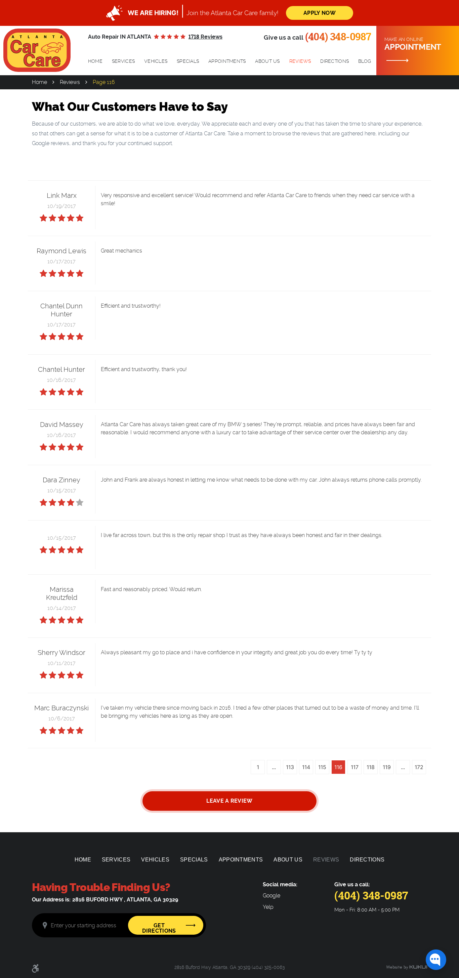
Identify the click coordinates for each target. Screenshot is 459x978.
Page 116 (104, 82)
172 (419, 767)
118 (371, 767)
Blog (364, 61)
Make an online (412, 44)
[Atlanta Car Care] (37, 50)
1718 (205, 37)
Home (95, 61)
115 (322, 767)
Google (271, 896)
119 (387, 767)
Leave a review (229, 801)
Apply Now (319, 13)
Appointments (227, 61)
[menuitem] (95, 61)
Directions (334, 61)
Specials (188, 61)
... (274, 767)
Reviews (300, 61)
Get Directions (159, 928)
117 (355, 767)
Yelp (268, 907)
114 (306, 767)
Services (123, 61)
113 (290, 767)
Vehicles (155, 61)
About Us (267, 61)
